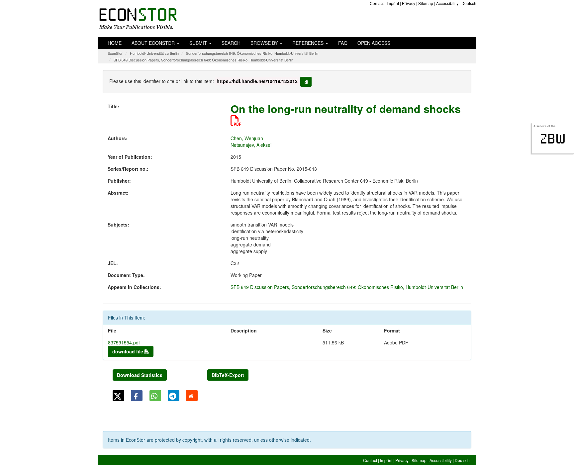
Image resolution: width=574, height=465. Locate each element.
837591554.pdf (124, 342)
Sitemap (425, 3)
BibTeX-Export (228, 375)
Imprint (393, 3)
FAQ (342, 43)
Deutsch (468, 3)
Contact (377, 3)
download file (128, 351)
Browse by (264, 43)
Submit (198, 43)
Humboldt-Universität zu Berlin (154, 53)
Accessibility (447, 3)
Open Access (373, 43)
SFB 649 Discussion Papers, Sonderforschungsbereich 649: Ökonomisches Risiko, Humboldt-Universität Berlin (203, 59)
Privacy (408, 3)
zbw (553, 139)
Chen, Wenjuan (247, 138)
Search (231, 43)
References (308, 43)
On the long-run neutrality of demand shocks (346, 108)
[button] (118, 395)
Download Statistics (139, 375)
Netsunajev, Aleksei (251, 144)
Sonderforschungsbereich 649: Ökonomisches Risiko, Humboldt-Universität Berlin (252, 53)
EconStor (115, 53)
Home (115, 43)
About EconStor (154, 43)
